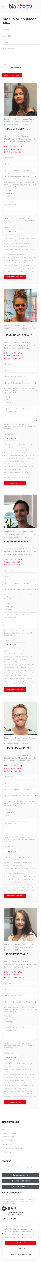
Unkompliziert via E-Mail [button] (14, 149)
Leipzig (9, 196)
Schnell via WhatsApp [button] (13, 147)
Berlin (8, 191)
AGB (3, 1156)
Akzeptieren (21, 1243)
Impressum (6, 1152)
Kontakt (5, 1129)
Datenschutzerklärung (23, 1237)
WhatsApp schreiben (21, 1181)
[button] (3, 6)
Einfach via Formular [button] (12, 152)
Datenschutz (7, 1144)
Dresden (10, 193)
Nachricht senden (11, 75)
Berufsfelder (7, 1141)
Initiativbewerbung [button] (10, 1133)
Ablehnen (20, 1249)
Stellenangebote (9, 1137)
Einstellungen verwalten (20, 1254)
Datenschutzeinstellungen (13, 1148)
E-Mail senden (22, 1187)
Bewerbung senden (15, 277)
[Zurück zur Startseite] (20, 6)
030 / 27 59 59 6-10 (21, 1175)
